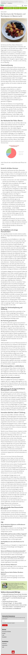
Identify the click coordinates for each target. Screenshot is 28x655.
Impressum (4, 643)
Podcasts (16, 8)
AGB (3, 647)
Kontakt (3, 633)
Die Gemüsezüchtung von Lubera (9, 601)
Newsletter (4, 637)
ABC (25, 8)
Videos (21, 8)
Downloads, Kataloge (6, 631)
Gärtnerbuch (9, 8)
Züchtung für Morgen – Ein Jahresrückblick (12, 603)
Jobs (3, 635)
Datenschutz (4, 645)
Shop (2, 8)
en (26, 5)
